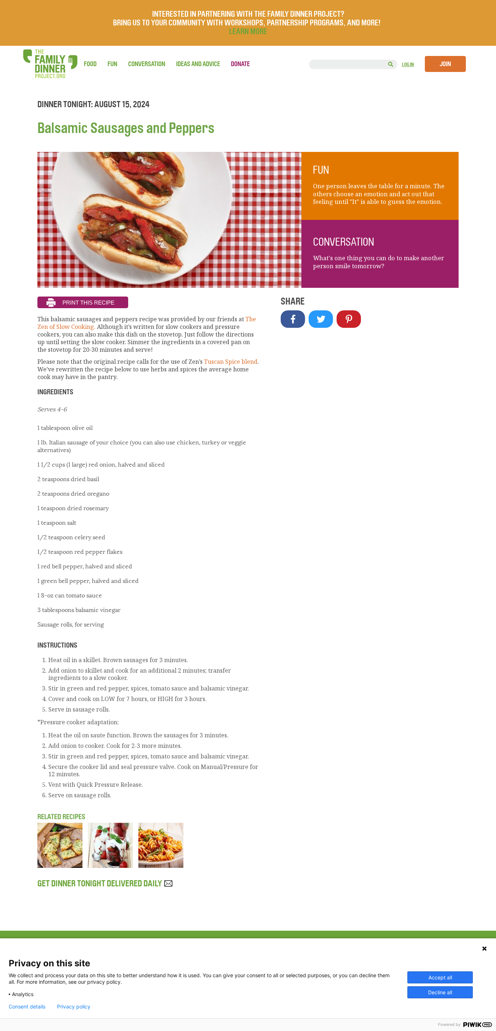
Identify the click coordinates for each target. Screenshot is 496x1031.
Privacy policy (73, 1007)
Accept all (440, 977)
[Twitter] (321, 319)
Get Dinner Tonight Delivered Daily (100, 883)
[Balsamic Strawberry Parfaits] (110, 865)
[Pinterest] (349, 319)
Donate (240, 64)
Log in (408, 64)
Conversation (146, 64)
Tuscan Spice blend (230, 362)
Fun (112, 64)
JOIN (445, 64)
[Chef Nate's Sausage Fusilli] (160, 865)
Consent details (27, 1007)
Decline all (440, 992)
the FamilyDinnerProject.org (50, 63)
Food (90, 64)
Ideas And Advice (198, 64)
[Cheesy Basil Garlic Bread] (59, 865)
